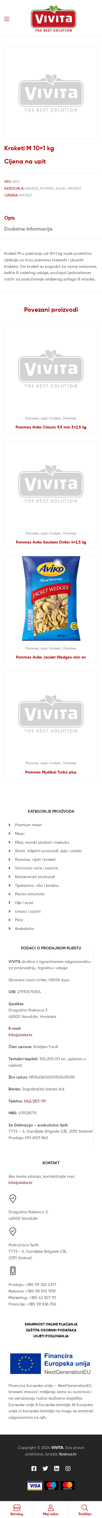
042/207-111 (35, 1101)
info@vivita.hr (20, 1034)
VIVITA (57, 1447)
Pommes (69, 418)
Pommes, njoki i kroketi (60, 188)
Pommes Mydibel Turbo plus (50, 772)
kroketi (25, 195)
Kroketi (31, 188)
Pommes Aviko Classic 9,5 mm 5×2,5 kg (51, 427)
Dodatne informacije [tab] (28, 229)
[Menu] (6, 18)
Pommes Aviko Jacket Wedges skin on (51, 657)
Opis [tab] (9, 218)
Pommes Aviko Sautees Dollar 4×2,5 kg (51, 542)
